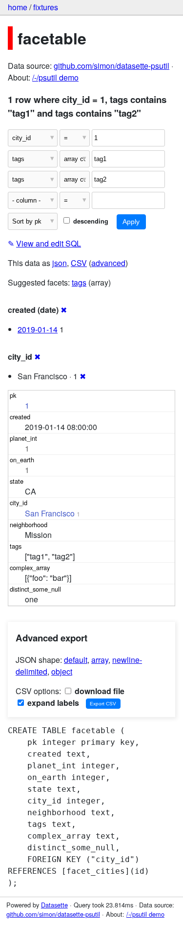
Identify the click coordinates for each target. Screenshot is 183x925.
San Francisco (50, 513)
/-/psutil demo (55, 77)
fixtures (45, 7)
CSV (79, 262)
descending (89, 221)
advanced (108, 262)
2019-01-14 (38, 329)
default (75, 659)
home (17, 7)
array (99, 659)
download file (98, 691)
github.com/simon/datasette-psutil (111, 65)
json (59, 262)
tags (79, 282)
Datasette (54, 904)
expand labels (52, 702)
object (61, 671)
